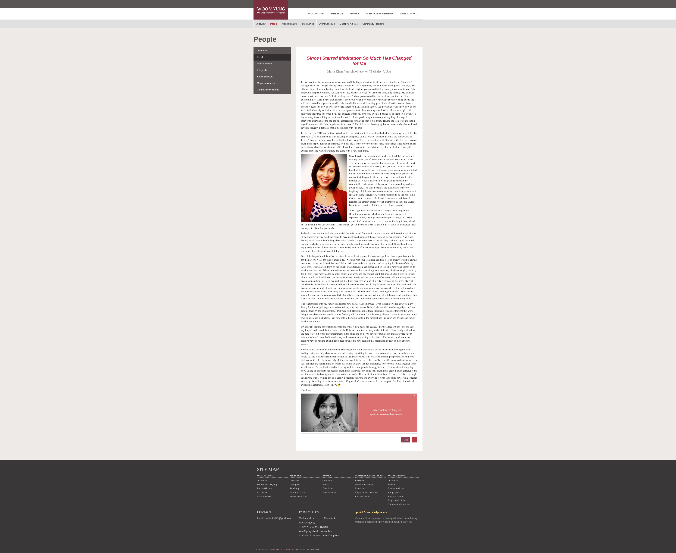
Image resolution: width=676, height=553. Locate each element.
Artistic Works (264, 496)
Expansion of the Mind (366, 492)
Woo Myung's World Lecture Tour (316, 531)
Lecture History (265, 488)
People (273, 23)
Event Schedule (327, 23)
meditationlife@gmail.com (278, 518)
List (406, 439)
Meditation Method (364, 484)
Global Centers (362, 496)
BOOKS (354, 13)
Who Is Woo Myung (267, 484)
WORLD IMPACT (409, 13)
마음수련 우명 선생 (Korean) (314, 527)
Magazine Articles (349, 23)
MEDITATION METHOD (379, 13)
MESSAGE (337, 13)
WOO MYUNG (316, 13)
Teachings (295, 488)
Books (326, 484)
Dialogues (295, 484)
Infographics (308, 23)
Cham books (330, 518)
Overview (260, 23)
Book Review (329, 492)
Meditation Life (289, 23)
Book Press (328, 488)
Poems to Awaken (298, 496)
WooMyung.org (307, 522)
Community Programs (373, 23)
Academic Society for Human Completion (319, 535)
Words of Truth (297, 492)
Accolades (262, 492)
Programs (360, 488)
